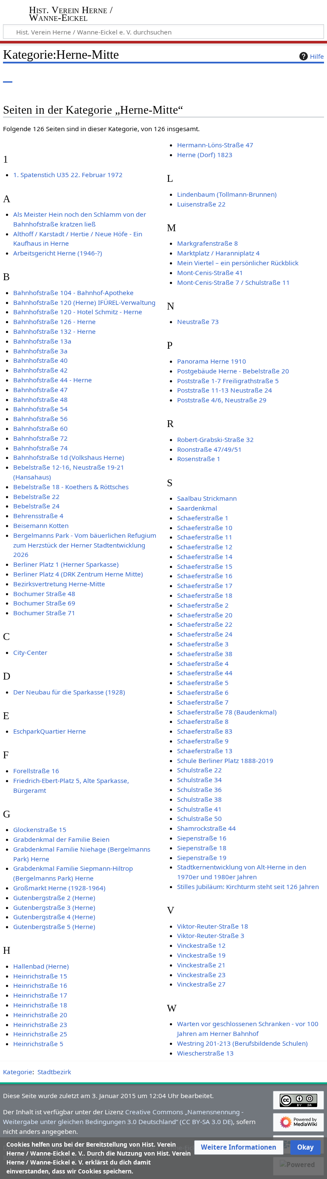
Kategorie (17, 1071)
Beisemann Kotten (41, 525)
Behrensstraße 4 (38, 515)
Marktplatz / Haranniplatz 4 (218, 253)
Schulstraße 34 (199, 779)
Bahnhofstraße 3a (40, 351)
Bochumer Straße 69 (44, 603)
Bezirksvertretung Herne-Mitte (59, 583)
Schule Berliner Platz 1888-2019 (225, 760)
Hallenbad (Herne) (41, 966)
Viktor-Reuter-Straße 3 (210, 935)
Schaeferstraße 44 (204, 672)
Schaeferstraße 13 (204, 750)
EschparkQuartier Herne (49, 731)
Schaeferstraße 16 (204, 575)
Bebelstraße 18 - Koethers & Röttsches (71, 486)
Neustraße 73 (198, 321)
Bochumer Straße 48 (44, 593)
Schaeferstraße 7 (203, 702)
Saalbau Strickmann (207, 498)
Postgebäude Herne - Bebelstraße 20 (233, 371)
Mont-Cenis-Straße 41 (210, 272)
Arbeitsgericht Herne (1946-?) (57, 253)
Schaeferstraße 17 (204, 585)
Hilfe (317, 56)
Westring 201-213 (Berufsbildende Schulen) (242, 1043)
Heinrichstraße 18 (40, 1005)
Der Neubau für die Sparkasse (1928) (69, 692)
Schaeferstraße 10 (204, 527)
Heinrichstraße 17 (40, 995)
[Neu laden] (297, 76)
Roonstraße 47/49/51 (209, 449)
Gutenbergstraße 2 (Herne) (54, 897)
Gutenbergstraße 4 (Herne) (54, 916)
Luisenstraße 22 (201, 204)
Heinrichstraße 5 (38, 1043)
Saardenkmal (197, 508)
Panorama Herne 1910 (211, 361)
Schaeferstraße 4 (203, 663)
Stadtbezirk (54, 1071)
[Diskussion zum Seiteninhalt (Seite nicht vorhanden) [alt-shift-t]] (27, 76)
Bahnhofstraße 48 (40, 399)
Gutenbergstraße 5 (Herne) (54, 926)
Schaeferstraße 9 (203, 741)
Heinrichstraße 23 (40, 1024)
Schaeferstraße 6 (203, 692)
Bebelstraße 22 (36, 496)
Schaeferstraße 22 (204, 624)
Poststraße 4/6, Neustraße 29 (222, 400)
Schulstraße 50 (199, 818)
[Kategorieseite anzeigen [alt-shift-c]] (7, 76)
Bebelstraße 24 (36, 506)
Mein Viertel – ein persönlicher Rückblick (237, 262)
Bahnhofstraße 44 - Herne (52, 380)
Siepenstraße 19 (202, 857)
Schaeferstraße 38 (204, 653)
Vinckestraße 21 (201, 965)
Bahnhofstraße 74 (40, 448)
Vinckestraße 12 (201, 945)
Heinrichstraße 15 (40, 976)
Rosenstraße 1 (199, 458)
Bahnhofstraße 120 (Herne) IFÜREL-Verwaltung (84, 302)
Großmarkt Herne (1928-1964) (59, 888)
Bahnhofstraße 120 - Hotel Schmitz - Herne (77, 311)
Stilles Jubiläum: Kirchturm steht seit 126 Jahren (248, 886)
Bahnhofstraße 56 (40, 418)
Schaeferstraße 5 (203, 682)
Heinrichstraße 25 (40, 1034)
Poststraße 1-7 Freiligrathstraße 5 (228, 380)
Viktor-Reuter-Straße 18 (212, 926)
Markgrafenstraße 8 (207, 243)
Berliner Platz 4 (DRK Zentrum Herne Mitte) (78, 574)
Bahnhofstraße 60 (40, 428)
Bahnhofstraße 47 (40, 389)
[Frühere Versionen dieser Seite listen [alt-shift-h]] (282, 76)
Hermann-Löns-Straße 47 (215, 145)
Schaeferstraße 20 (204, 615)
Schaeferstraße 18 (204, 595)
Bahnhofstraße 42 (40, 370)
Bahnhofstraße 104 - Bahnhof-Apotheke (73, 292)
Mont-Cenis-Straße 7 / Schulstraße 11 (233, 282)
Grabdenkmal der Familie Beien (61, 839)
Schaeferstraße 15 (204, 566)
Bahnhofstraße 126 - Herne (54, 321)
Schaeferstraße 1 (203, 517)
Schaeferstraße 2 (203, 605)
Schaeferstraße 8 (203, 721)
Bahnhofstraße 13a (42, 341)
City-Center (30, 652)
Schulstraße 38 (199, 799)
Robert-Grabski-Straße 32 (215, 439)
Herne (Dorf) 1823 (204, 154)
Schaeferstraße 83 (204, 731)
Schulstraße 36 (199, 789)
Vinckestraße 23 (201, 974)
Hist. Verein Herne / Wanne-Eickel (70, 14)
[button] (238, 1147)
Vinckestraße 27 (201, 984)
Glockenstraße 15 (39, 829)
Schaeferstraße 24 (204, 634)
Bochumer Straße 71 (44, 612)
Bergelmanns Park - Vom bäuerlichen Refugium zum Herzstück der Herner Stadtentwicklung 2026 (84, 545)
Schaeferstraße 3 (203, 644)
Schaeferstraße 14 (204, 556)
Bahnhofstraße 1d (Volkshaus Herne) (68, 457)
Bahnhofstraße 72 (40, 438)
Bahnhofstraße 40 (40, 360)
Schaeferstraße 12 (204, 546)
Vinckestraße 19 (201, 955)
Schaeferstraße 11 (204, 537)
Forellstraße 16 (36, 770)
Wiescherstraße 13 (205, 1053)
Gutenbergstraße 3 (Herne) (54, 907)
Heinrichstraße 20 (40, 1014)
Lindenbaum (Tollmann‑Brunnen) (227, 194)
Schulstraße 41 (199, 809)
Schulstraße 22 (199, 770)
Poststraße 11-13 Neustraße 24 (224, 390)
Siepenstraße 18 (202, 847)
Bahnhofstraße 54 (40, 408)
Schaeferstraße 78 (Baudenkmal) (227, 712)
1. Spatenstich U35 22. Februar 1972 (68, 174)
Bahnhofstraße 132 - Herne (54, 331)
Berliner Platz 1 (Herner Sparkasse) (66, 564)
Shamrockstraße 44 (206, 828)
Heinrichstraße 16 (40, 985)
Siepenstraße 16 (202, 838)
